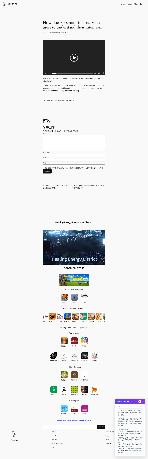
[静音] (99, 73)
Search (101, 427)
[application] (74, 57)
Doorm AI (14, 440)
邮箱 (45, 158)
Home (122, 4)
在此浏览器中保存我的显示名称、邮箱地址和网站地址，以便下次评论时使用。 (74, 168)
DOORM (65, 32)
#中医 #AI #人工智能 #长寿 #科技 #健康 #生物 (59, 100)
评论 (45, 133)
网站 (44, 163)
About (129, 4)
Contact (143, 4)
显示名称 (47, 152)
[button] (74, 58)
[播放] (45, 73)
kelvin (58, 32)
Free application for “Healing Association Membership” (74, 420)
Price (136, 4)
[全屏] (103, 73)
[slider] (72, 73)
